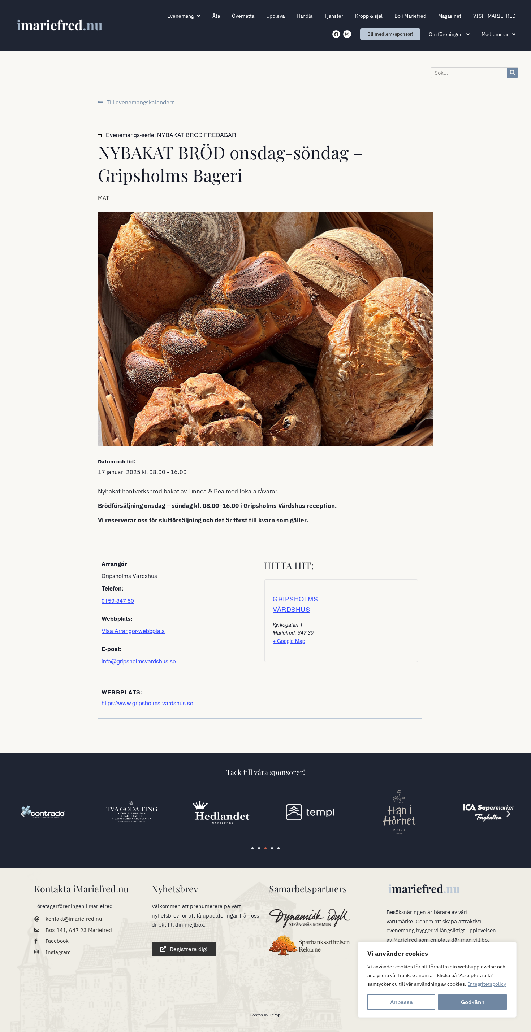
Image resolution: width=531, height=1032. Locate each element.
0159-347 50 (118, 600)
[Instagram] (347, 34)
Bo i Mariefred (410, 16)
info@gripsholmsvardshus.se (139, 661)
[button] (22, 813)
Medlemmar (495, 34)
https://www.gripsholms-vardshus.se (147, 703)
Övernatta (243, 16)
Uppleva (275, 16)
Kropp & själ (369, 16)
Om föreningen (446, 34)
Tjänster (333, 16)
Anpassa (401, 1002)
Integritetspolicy (487, 984)
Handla (304, 16)
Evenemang (180, 16)
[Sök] (512, 73)
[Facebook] (336, 34)
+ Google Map (289, 640)
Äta (216, 16)
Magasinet (449, 16)
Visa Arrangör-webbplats (133, 631)
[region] (437, 980)
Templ (275, 1015)
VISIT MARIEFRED (494, 16)
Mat (103, 197)
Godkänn (472, 1002)
